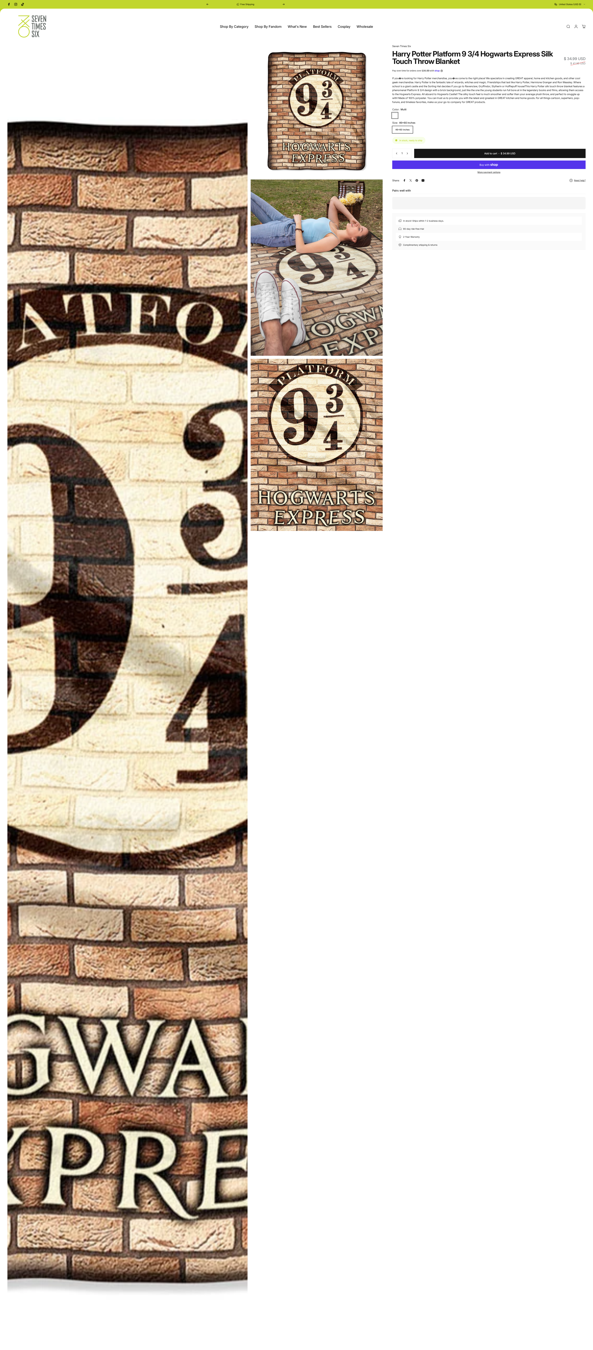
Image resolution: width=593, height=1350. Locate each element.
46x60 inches (402, 129)
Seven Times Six (401, 46)
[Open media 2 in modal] (317, 110)
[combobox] (570, 4)
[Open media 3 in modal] (317, 267)
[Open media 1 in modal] (127, 695)
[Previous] (207, 4)
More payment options (488, 172)
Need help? (580, 180)
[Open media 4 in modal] (317, 445)
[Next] (283, 4)
